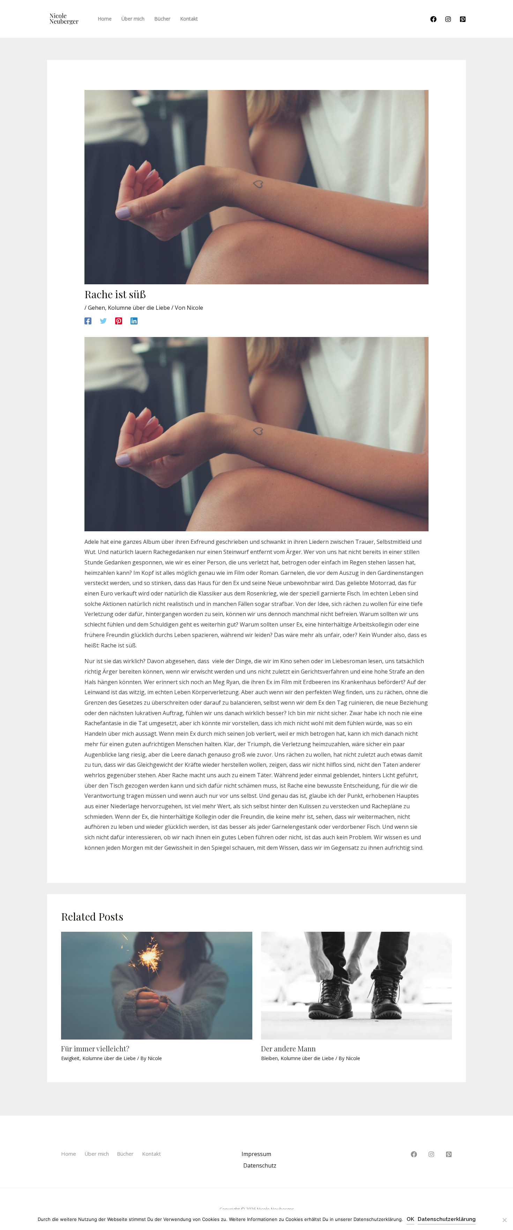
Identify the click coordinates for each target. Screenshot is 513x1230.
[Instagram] (448, 19)
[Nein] (504, 1219)
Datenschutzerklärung (447, 1219)
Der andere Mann (288, 1048)
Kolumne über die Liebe (139, 308)
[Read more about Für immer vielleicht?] (156, 985)
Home (68, 1153)
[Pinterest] (463, 19)
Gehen (96, 308)
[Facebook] (433, 19)
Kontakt (151, 1153)
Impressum (256, 1154)
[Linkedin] (134, 320)
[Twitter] (103, 320)
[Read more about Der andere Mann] (356, 985)
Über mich (96, 1153)
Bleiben (269, 1058)
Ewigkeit (70, 1058)
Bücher (125, 1153)
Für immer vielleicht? (95, 1048)
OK (410, 1219)
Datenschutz (259, 1165)
